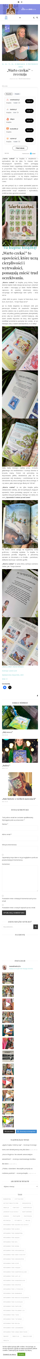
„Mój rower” (7, 732)
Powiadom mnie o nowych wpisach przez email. (18, 908)
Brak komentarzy (24, 79)
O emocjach (20, 64)
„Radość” (6, 765)
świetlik (16, 1336)
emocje (6, 1207)
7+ (9, 64)
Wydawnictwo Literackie (13, 1289)
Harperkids (27, 1207)
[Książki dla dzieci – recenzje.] (6, 17)
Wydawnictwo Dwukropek (13, 1259)
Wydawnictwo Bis (10, 1242)
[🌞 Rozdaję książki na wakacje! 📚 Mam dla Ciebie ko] (8, 1108)
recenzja (7, 1220)
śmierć (6, 1336)
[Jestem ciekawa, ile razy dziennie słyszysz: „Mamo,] (8, 1122)
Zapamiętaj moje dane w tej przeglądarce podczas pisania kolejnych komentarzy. (20, 858)
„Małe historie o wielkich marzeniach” (19, 799)
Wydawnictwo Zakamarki (13, 1327)
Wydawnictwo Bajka (11, 1237)
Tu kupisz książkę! (20, 247)
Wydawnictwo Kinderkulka (14, 1280)
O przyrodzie (32, 64)
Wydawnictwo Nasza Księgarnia (16, 1297)
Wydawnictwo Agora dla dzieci (16, 1224)
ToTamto (18, 1220)
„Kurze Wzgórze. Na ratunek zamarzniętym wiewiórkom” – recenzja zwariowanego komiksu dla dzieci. (19, 1159)
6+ (6, 64)
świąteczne (27, 1336)
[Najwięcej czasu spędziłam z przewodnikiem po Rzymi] (8, 1056)
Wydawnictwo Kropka (12, 1285)
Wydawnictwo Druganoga (13, 1250)
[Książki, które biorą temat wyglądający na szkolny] (8, 1082)
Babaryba (7, 1199)
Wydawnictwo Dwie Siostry (14, 1254)
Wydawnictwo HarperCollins (15, 1272)
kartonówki (27, 1212)
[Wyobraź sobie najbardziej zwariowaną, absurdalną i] (8, 1017)
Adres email (7, 834)
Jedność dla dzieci (10, 1212)
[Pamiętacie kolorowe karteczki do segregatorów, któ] (8, 1004)
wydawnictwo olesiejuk (13, 1302)
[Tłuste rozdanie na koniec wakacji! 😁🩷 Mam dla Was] (8, 978)
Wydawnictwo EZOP (11, 1263)
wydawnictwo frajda (11, 1267)
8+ (13, 64)
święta (6, 1340)
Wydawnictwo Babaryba (13, 1233)
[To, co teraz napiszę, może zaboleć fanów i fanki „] (8, 991)
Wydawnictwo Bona (11, 1246)
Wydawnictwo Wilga (11, 1323)
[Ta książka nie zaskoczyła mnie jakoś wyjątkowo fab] (8, 1043)
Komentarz (6, 864)
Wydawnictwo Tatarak (12, 1319)
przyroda (28, 1216)
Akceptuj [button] (21, 1354)
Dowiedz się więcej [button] (9, 1354)
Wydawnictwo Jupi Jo (12, 1276)
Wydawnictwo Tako (11, 1315)
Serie (20, 67)
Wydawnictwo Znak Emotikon (15, 1332)
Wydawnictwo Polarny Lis (14, 1310)
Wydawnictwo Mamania (12, 1293)
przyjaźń (16, 1216)
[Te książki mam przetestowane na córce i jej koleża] (8, 1030)
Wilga (28, 1220)
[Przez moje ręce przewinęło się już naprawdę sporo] (8, 1095)
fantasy (16, 1207)
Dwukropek (26, 1203)
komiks (6, 1216)
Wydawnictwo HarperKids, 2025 (12, 675)
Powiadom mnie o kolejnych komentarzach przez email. (19, 899)
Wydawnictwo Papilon (12, 1306)
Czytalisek (19, 1199)
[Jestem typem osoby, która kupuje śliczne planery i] (8, 1069)
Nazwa (5, 824)
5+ (3, 64)
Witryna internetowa (9, 845)
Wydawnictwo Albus (11, 1229)
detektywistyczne (10, 1203)
